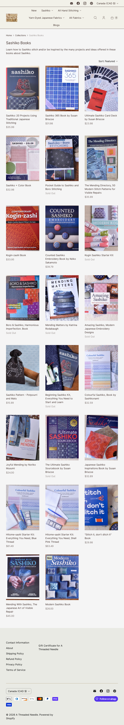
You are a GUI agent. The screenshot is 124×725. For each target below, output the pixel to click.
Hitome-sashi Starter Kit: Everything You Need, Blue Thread (21, 538)
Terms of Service (15, 669)
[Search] (95, 17)
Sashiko (45, 10)
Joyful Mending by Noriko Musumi (21, 466)
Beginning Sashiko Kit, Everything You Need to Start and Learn (59, 398)
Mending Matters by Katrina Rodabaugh (61, 326)
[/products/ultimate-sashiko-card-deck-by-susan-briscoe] (101, 88)
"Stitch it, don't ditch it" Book (98, 536)
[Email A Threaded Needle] (71, 3)
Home (9, 35)
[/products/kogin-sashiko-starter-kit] (101, 228)
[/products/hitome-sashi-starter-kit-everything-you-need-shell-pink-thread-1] (62, 507)
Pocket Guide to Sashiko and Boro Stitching (62, 187)
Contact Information (17, 642)
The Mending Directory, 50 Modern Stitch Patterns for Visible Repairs (100, 189)
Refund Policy (14, 658)
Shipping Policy (15, 653)
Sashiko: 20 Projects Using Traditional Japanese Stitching (21, 119)
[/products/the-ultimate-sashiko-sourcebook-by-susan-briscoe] (62, 437)
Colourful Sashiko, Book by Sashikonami (100, 396)
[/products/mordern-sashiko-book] (62, 577)
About (9, 648)
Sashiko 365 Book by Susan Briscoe (61, 117)
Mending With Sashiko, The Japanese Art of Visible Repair (21, 608)
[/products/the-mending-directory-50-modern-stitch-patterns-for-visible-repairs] (101, 158)
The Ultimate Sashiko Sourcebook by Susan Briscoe (57, 468)
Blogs (56, 25)
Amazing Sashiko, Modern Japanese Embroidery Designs (99, 328)
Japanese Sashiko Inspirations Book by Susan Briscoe (100, 468)
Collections (20, 35)
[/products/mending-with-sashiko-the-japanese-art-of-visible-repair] (22, 577)
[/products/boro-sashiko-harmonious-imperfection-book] (22, 298)
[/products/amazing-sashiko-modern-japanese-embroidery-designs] (101, 298)
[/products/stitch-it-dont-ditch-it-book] (101, 507)
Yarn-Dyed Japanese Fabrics (45, 17)
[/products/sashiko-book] (62, 88)
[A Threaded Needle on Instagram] (85, 3)
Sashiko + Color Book (18, 185)
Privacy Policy (14, 664)
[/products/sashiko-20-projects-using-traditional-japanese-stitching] (22, 88)
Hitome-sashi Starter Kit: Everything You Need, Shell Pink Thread (60, 538)
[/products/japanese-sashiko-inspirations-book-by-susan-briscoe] (101, 437)
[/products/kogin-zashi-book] (22, 228)
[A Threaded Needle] (11, 18)
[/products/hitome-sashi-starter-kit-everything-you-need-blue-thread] (22, 507)
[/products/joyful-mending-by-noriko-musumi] (22, 437)
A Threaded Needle (27, 714)
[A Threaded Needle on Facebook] (78, 3)
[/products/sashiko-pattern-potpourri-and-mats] (22, 368)
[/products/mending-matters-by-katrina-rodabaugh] (62, 298)
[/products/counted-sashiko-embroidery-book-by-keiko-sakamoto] (62, 228)
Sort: (107, 61)
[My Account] (104, 17)
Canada (106, 3)
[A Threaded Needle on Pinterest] (91, 3)
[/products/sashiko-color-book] (22, 158)
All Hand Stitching (68, 10)
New (34, 10)
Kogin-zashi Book (16, 255)
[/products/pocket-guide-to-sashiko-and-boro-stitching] (62, 158)
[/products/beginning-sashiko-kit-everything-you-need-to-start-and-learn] (62, 368)
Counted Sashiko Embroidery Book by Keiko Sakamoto (60, 259)
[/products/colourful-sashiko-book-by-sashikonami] (101, 368)
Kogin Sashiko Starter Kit (99, 255)
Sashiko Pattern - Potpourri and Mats (21, 396)
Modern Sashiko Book (57, 604)
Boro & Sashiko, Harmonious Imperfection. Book (22, 326)
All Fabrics (75, 17)
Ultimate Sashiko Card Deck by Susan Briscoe (101, 117)
